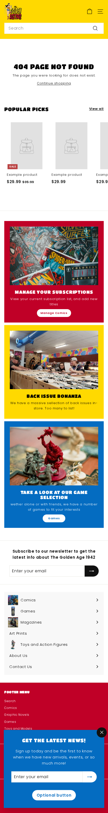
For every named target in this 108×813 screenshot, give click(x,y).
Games (54, 518)
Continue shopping (54, 83)
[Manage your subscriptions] (54, 256)
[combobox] (54, 28)
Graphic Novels (16, 714)
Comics (10, 708)
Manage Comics (53, 313)
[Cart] (89, 11)
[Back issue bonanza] (54, 360)
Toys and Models (18, 728)
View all (96, 108)
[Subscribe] (90, 776)
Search (10, 701)
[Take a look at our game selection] (54, 456)
